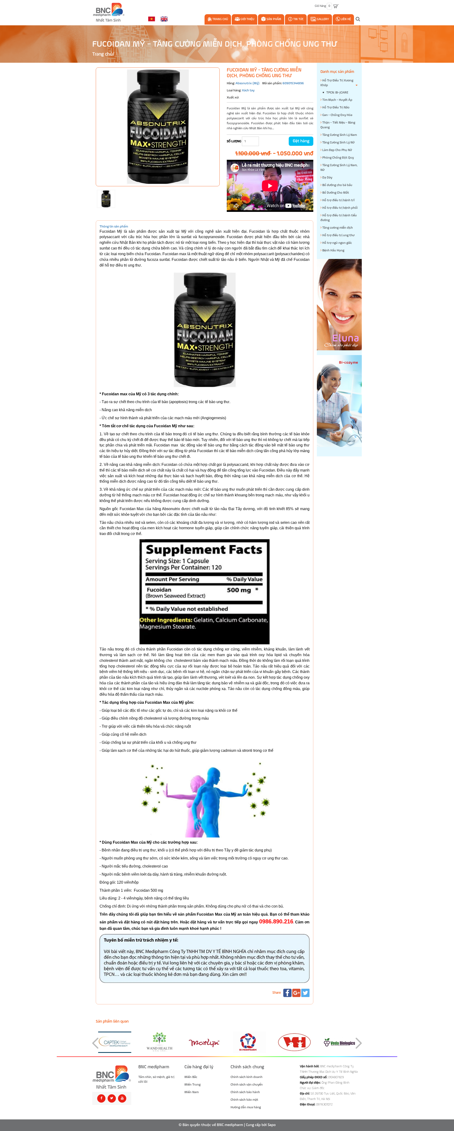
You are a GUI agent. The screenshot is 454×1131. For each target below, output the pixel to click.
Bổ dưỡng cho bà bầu (337, 185)
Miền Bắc (190, 1077)
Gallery (322, 19)
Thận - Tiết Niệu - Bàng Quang (337, 125)
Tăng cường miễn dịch (337, 227)
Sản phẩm (273, 19)
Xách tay (248, 90)
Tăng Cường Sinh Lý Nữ (338, 142)
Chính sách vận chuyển (247, 1084)
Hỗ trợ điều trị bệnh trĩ (338, 200)
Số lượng (234, 141)
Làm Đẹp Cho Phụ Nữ (337, 150)
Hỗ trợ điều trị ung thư (338, 235)
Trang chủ (220, 19)
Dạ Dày (327, 177)
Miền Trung (192, 1084)
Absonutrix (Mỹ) (247, 83)
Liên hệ (345, 19)
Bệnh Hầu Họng (333, 250)
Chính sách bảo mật (244, 1099)
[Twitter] (305, 993)
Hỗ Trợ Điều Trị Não (335, 107)
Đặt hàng (301, 141)
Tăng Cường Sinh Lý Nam (339, 135)
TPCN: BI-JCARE (337, 92)
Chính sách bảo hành (245, 1092)
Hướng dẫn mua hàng (246, 1107)
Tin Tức (298, 19)
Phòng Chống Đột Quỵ (338, 157)
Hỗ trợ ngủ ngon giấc (337, 243)
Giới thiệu (247, 19)
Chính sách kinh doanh (246, 1077)
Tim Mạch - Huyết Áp (337, 100)
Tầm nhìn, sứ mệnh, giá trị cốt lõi (156, 1079)
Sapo (272, 1125)
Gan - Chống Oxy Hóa (337, 115)
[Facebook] (287, 993)
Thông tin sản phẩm (114, 226)
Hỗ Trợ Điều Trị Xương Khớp (336, 83)
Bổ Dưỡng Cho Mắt (335, 192)
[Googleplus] (296, 993)
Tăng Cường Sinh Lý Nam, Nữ (339, 168)
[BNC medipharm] (111, 1077)
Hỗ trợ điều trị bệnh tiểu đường (338, 218)
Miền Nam (191, 1092)
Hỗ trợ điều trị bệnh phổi (340, 207)
